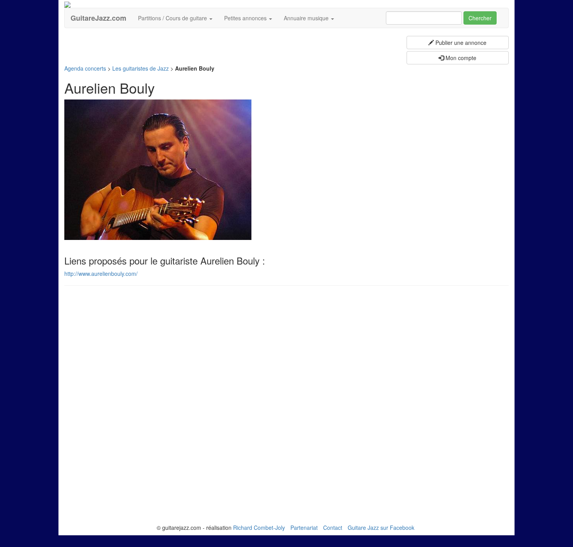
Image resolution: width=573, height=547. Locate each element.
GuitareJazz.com (98, 18)
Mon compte (460, 58)
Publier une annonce (460, 42)
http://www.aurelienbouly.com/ (101, 273)
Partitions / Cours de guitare (173, 18)
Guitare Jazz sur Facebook (381, 527)
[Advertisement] (206, 39)
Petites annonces (246, 18)
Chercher (480, 18)
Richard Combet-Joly (259, 527)
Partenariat (304, 527)
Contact (332, 527)
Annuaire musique (307, 18)
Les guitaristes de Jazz (140, 68)
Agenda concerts (85, 68)
